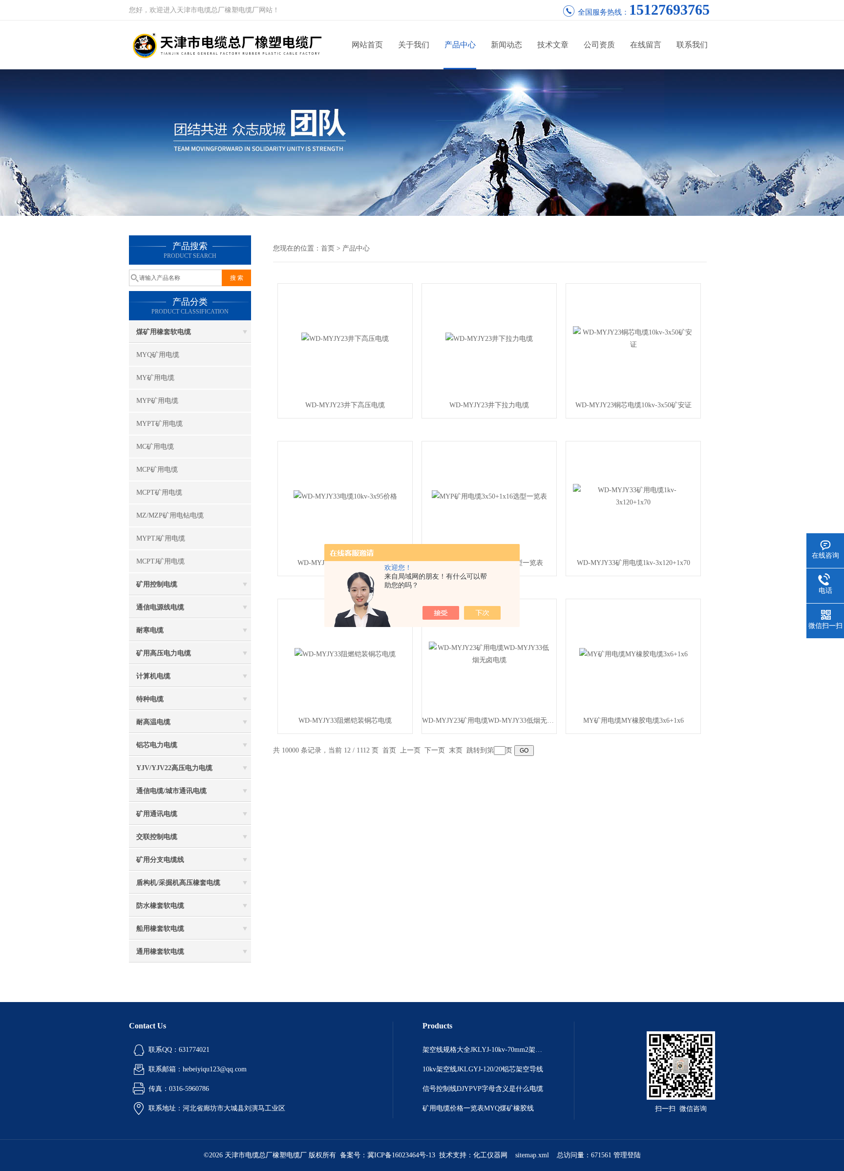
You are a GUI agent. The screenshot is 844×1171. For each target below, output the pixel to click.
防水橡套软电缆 (160, 905)
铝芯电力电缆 (156, 745)
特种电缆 (150, 699)
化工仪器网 (490, 1155)
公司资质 (599, 45)
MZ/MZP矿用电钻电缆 (170, 515)
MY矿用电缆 (155, 377)
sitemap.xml (532, 1155)
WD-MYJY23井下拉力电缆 (489, 405)
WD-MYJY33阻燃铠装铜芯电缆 (345, 720)
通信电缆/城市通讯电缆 (171, 791)
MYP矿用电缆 (157, 400)
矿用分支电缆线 (160, 859)
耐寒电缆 (150, 630)
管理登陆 (627, 1155)
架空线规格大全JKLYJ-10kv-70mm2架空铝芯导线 (483, 1049)
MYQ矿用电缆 (157, 354)
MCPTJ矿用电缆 (160, 561)
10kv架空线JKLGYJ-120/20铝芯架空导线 (482, 1069)
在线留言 (645, 45)
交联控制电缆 (156, 836)
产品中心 (460, 45)
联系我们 (692, 45)
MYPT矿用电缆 (159, 423)
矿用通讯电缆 (156, 813)
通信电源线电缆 (160, 607)
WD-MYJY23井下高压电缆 (345, 405)
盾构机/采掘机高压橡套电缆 (178, 882)
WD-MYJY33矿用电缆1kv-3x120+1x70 (633, 562)
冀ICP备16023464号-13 (401, 1155)
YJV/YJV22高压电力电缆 (174, 768)
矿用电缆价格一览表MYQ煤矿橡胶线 (478, 1108)
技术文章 (553, 45)
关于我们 (413, 45)
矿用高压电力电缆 (163, 653)
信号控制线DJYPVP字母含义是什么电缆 (482, 1088)
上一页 (410, 750)
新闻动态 (506, 45)
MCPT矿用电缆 (159, 492)
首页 (328, 248)
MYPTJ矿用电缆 (160, 538)
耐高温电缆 (153, 722)
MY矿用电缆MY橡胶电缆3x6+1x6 (633, 720)
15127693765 (669, 9)
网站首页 (367, 45)
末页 (456, 750)
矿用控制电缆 (156, 584)
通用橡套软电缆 (160, 951)
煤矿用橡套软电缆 (163, 331)
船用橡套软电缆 (160, 928)
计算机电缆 (153, 676)
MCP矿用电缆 (157, 469)
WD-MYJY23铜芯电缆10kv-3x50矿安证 (633, 405)
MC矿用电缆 (155, 446)
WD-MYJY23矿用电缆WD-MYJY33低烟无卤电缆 (489, 720)
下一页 (434, 750)
